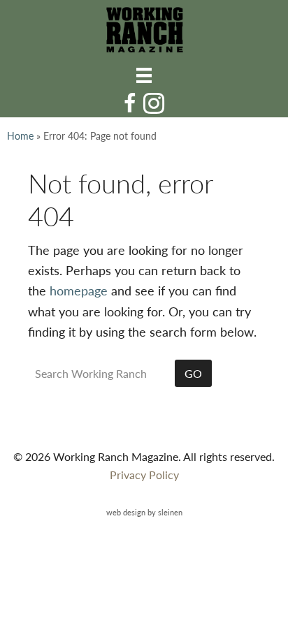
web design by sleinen (144, 511)
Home (20, 135)
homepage (79, 290)
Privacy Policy (144, 475)
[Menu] (144, 74)
